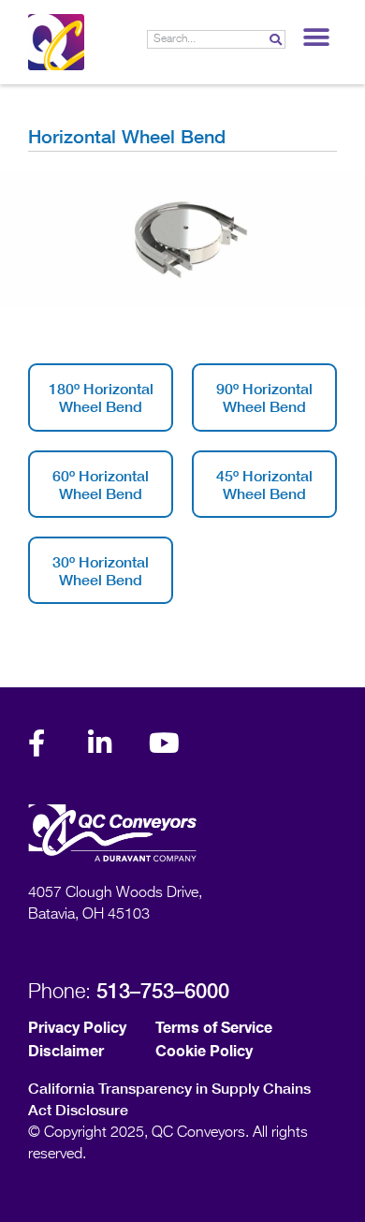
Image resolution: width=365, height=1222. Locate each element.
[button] (316, 37)
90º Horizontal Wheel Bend (264, 397)
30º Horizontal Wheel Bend (100, 570)
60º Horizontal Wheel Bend (100, 484)
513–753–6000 (162, 991)
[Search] (275, 39)
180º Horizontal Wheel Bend (101, 397)
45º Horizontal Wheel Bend (264, 484)
